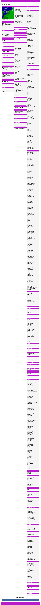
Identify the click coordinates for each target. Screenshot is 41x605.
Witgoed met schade (30, 116)
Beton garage (29, 157)
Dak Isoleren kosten (30, 433)
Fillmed (28, 128)
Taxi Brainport (17, 23)
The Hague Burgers (30, 295)
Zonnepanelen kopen (30, 214)
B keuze (28, 82)
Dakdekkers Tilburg (30, 348)
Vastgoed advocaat (30, 421)
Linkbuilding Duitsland (30, 52)
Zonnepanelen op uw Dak (31, 500)
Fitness (28, 343)
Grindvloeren (29, 160)
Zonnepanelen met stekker (31, 505)
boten (28, 294)
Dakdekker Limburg (18, 106)
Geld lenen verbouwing (18, 49)
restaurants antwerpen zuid (31, 301)
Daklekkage (29, 319)
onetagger (28, 47)
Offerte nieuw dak (29, 551)
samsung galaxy (29, 99)
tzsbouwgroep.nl (29, 479)
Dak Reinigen (29, 485)
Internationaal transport (30, 517)
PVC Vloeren (16, 54)
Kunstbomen (29, 115)
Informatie (28, 379)
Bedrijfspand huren (30, 38)
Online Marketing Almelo (30, 508)
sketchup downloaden (30, 50)
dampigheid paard (30, 385)
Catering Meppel (29, 296)
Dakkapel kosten (29, 237)
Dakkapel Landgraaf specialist (31, 583)
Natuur (28, 306)
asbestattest (29, 279)
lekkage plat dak (29, 432)
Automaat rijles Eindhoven (18, 12)
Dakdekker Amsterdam (30, 154)
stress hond (29, 386)
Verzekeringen (17, 33)
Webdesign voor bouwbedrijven (31, 360)
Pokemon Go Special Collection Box (32, 89)
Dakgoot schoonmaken (30, 270)
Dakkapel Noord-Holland (31, 368)
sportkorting (16, 47)
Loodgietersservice (30, 209)
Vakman (16, 118)
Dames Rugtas (29, 117)
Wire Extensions (29, 98)
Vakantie (3, 30)
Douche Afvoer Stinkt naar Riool (6, 85)
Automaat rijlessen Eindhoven (19, 11)
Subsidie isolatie (29, 185)
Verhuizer (28, 271)
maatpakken (29, 473)
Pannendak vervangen (30, 440)
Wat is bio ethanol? (30, 499)
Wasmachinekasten (30, 208)
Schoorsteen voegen (30, 437)
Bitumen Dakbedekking (30, 232)
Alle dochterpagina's (25, 0)
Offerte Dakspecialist (30, 545)
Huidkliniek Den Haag (30, 409)
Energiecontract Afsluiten (18, 65)
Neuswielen (29, 77)
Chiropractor (16, 53)
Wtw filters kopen (29, 587)
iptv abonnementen (30, 463)
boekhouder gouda (30, 520)
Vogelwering (29, 274)
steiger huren (16, 92)
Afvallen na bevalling (18, 43)
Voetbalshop (29, 100)
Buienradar (3, 6)
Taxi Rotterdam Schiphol (5, 28)
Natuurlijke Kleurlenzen (30, 83)
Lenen (28, 65)
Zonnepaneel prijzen (30, 244)
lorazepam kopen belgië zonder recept (32, 413)
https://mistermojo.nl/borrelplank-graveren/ (32, 466)
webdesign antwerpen (30, 534)
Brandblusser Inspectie (30, 53)
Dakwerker (29, 352)
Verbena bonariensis (30, 110)
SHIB (28, 489)
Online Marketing (30, 356)
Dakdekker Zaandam (5, 81)
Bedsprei (28, 73)
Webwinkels (29, 69)
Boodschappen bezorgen (31, 239)
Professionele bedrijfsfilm (31, 32)
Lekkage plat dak (29, 434)
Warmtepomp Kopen (30, 250)
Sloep (28, 458)
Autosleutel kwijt (29, 161)
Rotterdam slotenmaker (30, 194)
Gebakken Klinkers (5, 90)
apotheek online (29, 414)
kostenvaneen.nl (29, 457)
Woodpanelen (29, 200)
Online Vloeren (29, 142)
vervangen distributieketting (19, 15)
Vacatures (28, 375)
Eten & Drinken (29, 291)
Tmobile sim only (29, 8)
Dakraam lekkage (29, 449)
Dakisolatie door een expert (19, 107)
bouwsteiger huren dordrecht (19, 90)
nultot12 (28, 533)
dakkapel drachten (4, 69)
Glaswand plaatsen (30, 56)
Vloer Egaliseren (29, 236)
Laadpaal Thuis (29, 224)
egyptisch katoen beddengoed (31, 125)
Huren (16, 81)
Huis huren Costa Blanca (5, 34)
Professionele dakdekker (31, 328)
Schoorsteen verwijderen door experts (20, 128)
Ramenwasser (29, 516)
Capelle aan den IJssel (30, 166)
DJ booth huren (17, 84)
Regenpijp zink (29, 233)
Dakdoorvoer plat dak (30, 262)
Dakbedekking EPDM (30, 225)
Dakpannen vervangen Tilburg (31, 283)
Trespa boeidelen (29, 566)
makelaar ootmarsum (30, 182)
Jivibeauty (28, 455)
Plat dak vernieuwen (30, 450)
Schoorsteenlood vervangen (31, 559)
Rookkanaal (29, 483)
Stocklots (28, 22)
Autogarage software (18, 75)
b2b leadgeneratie (30, 39)
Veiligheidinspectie (30, 48)
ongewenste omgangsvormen (31, 33)
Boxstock (28, 122)
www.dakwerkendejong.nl (31, 276)
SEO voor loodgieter (30, 510)
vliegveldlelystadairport (18, 98)
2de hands (3, 40)
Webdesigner (17, 56)
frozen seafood (29, 299)
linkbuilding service (30, 14)
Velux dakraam (29, 216)
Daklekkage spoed (30, 207)
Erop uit (16, 37)
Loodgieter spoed (29, 212)
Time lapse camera (5, 55)
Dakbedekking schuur (30, 563)
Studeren (28, 491)
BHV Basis (29, 495)
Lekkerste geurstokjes (18, 77)
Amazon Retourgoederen (31, 26)
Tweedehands (4, 38)
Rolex (28, 129)
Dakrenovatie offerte (30, 546)
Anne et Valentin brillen (30, 311)
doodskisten (29, 71)
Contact (23, 597)
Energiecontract (29, 502)
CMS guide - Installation (30, 63)
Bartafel (16, 72)
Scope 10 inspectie (30, 513)
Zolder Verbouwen (30, 364)
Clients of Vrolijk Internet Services (32, 62)
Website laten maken (30, 45)
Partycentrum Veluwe (18, 38)
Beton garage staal (30, 202)
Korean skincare (29, 88)
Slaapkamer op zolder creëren (31, 365)
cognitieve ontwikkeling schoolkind (7, 24)
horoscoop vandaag (30, 411)
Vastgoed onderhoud (30, 444)
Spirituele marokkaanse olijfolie (31, 392)
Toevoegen (8, 0)
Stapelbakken (29, 107)
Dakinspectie (17, 127)
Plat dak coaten (29, 557)
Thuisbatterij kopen (30, 261)
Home (4, 0)
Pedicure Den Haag (30, 417)
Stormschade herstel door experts (32, 332)
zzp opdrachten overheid (30, 41)
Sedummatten (29, 373)
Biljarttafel (28, 75)
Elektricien (28, 222)
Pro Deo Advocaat (17, 62)
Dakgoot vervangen (30, 264)
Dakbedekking (29, 230)
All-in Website (29, 23)
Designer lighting (29, 201)
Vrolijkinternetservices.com (31, 60)
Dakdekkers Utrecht (30, 326)
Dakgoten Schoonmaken (31, 565)
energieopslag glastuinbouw (31, 57)
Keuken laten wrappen (30, 204)
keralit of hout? (29, 146)
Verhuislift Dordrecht (18, 85)
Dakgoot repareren (30, 240)
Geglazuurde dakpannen (31, 438)
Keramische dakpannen (30, 564)
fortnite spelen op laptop (30, 477)
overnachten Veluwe (5, 33)
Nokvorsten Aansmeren (30, 331)
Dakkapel (3, 66)
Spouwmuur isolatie (30, 188)
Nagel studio (4, 60)
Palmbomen (29, 141)
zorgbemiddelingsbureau (31, 380)
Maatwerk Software (30, 16)
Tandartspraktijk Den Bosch (31, 410)
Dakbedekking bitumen (30, 231)
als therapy (16, 44)
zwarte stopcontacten (30, 152)
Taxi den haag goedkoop (5, 25)
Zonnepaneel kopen (30, 501)
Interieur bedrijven (30, 396)
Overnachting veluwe (5, 35)
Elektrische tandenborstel (31, 167)
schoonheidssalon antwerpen (31, 425)
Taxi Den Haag (4, 23)
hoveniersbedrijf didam (30, 184)
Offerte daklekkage (30, 547)
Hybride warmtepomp (30, 215)
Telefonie (28, 6)
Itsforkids (28, 525)
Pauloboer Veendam (30, 390)
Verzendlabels (29, 17)
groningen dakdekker (30, 341)
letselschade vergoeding (30, 407)
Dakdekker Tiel (29, 338)
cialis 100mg (29, 111)
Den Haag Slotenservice (30, 164)
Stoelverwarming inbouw (18, 20)
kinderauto (28, 85)
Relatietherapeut (29, 221)
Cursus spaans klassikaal (31, 493)
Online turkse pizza (30, 302)
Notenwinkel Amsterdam (30, 118)
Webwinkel (29, 586)
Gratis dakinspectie (30, 281)
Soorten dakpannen (30, 323)
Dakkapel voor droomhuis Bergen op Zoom (7, 68)
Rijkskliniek (29, 312)
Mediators (16, 55)
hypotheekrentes (29, 67)
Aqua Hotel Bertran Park (5, 36)
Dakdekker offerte (30, 286)
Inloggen (36, 0)
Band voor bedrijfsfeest (18, 48)
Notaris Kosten (17, 68)
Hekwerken (29, 227)
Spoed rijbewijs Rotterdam (18, 24)
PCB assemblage (29, 34)
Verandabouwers (17, 119)
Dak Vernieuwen (29, 441)
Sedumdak (29, 371)
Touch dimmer (29, 86)
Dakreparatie (29, 268)
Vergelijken (29, 475)
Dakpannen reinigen (30, 267)
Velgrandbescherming (18, 9)
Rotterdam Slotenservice (30, 165)
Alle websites (32, 0)
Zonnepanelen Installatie (31, 257)
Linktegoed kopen (14, 0)
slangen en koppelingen (30, 87)
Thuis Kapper (29, 427)
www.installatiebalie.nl (30, 408)
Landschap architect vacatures (31, 377)
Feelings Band (17, 89)
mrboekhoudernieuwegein (31, 519)
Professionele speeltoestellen (31, 529)
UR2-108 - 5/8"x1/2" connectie (31, 28)
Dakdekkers (16, 109)
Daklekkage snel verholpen (31, 349)
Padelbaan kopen (30, 59)
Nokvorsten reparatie (18, 112)
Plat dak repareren (30, 447)
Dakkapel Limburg (30, 582)
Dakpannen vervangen (30, 256)
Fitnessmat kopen (30, 293)
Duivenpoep (29, 158)
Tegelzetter (29, 249)
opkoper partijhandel (30, 21)
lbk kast (28, 51)
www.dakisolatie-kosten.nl (6, 19)
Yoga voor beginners (30, 494)
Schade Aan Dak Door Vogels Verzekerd (31, 354)
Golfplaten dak (29, 263)
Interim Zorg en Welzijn (30, 594)
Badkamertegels (29, 159)
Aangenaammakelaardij (30, 196)
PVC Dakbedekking (30, 320)
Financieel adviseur (17, 60)
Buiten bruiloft (4, 47)
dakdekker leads (29, 44)
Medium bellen (29, 403)
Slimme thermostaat (30, 91)
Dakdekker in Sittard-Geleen (19, 111)
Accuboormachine (30, 70)
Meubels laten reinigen (30, 197)
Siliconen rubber (29, 435)
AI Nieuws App (17, 30)
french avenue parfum (30, 147)
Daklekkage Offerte (30, 552)
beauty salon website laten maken (32, 464)
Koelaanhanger (17, 71)
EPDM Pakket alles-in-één (31, 106)
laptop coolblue (29, 478)
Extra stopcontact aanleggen (31, 198)
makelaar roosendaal (30, 177)
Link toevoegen (18, 597)
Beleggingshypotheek (18, 103)
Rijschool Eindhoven (18, 10)
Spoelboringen (17, 79)
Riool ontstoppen (4, 83)
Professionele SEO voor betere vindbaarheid (31, 358)
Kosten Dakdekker (30, 325)
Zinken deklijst (29, 577)
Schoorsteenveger (30, 226)
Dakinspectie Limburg (18, 116)
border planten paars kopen (31, 143)
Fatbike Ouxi (29, 130)
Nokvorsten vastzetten (30, 572)
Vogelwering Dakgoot (30, 431)
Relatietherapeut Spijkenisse (31, 420)
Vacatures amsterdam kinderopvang (32, 402)
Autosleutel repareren (18, 17)
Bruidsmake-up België (30, 423)
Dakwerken (3, 80)
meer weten (29, 289)
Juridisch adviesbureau (30, 518)
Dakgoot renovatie (30, 337)
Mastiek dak (29, 576)
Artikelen (19, 0)
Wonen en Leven (29, 124)
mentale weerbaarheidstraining (31, 389)
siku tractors (29, 103)
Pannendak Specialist (30, 541)
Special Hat (29, 472)
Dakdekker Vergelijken (30, 542)
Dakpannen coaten (30, 484)
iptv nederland (29, 459)
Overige (16, 42)
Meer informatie (4, 77)
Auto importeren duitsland (18, 18)
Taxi (2, 21)
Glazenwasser (29, 397)
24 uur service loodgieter (30, 210)
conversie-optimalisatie (30, 514)
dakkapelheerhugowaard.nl (6, 70)
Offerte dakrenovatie (30, 553)
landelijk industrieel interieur (31, 153)
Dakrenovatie (17, 114)
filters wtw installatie (30, 136)
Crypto (28, 487)
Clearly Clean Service (30, 173)
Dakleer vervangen (30, 429)
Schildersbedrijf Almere (30, 131)
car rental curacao (17, 95)
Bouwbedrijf (29, 536)
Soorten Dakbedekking (30, 570)
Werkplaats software (18, 21)
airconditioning (29, 452)
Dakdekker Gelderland (30, 335)
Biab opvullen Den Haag (5, 58)
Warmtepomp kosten (30, 228)
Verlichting (28, 80)
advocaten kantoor (17, 61)
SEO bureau (29, 11)
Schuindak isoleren (30, 548)
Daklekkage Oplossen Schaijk (31, 170)
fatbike (28, 92)
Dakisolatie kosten (30, 428)
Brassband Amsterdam (18, 86)
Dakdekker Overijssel (30, 330)
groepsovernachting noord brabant (32, 391)
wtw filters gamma (30, 140)
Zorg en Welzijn (29, 593)
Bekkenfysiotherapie (30, 426)
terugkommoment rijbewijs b (19, 22)
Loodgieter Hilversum (30, 206)
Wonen (28, 150)
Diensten (3, 87)
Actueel (16, 27)
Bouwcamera (17, 50)
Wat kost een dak (29, 558)
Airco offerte (29, 46)
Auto (15, 6)
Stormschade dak (29, 555)
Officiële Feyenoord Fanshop (31, 101)
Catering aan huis (30, 300)
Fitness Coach (29, 346)
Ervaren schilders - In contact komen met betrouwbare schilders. (7, 75)
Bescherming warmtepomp (31, 183)
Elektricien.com (4, 76)
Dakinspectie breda (17, 123)
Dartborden (29, 112)
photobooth (3, 91)
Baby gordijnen (29, 119)
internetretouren (29, 20)
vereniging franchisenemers (31, 29)
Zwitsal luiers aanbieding (31, 528)
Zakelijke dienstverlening (31, 507)
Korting (3, 42)
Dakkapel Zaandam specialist (31, 369)
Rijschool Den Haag (17, 14)
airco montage (29, 15)
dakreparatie (29, 277)
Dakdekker (29, 178)
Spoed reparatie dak (30, 554)
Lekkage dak (29, 252)
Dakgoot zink (29, 322)
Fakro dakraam (29, 245)
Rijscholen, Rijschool (18, 59)
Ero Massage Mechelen (30, 404)
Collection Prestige (30, 104)
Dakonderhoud (29, 589)
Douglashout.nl (29, 171)
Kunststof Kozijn (29, 213)
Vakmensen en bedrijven (5, 73)
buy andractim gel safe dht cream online (20, 78)
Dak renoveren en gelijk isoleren (19, 124)
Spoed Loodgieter (30, 439)
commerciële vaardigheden (31, 398)
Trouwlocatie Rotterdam (18, 39)
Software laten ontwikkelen (31, 512)
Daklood (28, 575)
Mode (28, 470)
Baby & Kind (29, 524)
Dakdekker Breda (17, 122)
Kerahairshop (29, 123)
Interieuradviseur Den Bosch (31, 176)
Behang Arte (29, 97)
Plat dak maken (29, 571)
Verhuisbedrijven (29, 234)
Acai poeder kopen (30, 74)
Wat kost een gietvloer (30, 191)
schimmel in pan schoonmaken (31, 419)
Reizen (16, 35)
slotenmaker (4, 88)
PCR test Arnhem (29, 309)
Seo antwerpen (29, 58)
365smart (3, 44)
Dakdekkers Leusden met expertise (32, 591)
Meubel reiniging (29, 195)
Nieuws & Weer (17, 29)
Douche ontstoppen (30, 179)
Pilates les (28, 416)
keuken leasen (29, 35)
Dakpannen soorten (30, 324)
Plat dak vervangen (30, 275)
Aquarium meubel (4, 63)
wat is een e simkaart (18, 83)
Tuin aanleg (29, 243)
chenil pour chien (29, 456)
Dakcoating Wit (29, 451)
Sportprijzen (29, 76)
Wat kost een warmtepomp (31, 238)
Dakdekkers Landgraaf (30, 336)
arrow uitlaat (29, 109)
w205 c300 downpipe (18, 8)
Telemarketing (29, 42)
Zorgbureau (29, 384)
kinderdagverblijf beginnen (18, 102)
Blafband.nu (29, 105)
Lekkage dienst (29, 540)
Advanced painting (30, 203)
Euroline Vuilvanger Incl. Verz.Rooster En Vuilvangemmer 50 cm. (32, 288)
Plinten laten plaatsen (30, 155)
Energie (28, 497)
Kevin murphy (29, 79)
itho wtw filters (29, 134)
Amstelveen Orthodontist (5, 51)
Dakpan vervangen (30, 251)
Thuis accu (16, 67)
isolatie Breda (29, 190)
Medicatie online (29, 422)
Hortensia (28, 172)
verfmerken (29, 280)
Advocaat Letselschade (18, 66)
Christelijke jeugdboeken (31, 148)
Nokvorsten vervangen (30, 445)
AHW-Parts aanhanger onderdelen (20, 74)
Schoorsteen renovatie (30, 480)
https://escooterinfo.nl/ (5, 26)
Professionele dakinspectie (31, 329)
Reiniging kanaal (29, 453)
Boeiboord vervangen (30, 578)
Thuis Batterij (29, 218)
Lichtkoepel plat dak (30, 246)
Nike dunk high (29, 81)
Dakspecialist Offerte (30, 539)
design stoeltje (29, 27)
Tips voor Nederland (5, 31)
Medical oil (29, 395)
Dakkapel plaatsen (30, 258)
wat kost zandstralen (30, 189)
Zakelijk (28, 10)
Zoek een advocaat (30, 269)
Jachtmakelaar (29, 415)
